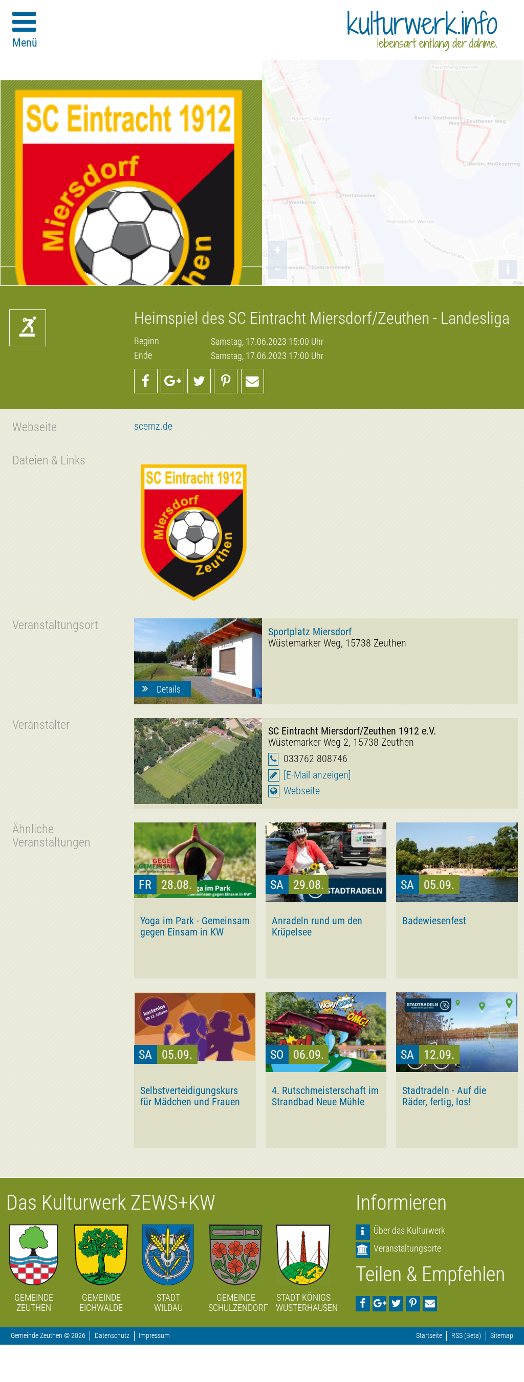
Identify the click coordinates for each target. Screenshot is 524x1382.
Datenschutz (112, 1335)
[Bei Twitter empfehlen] (199, 381)
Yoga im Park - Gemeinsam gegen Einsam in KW (195, 926)
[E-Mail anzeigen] (317, 775)
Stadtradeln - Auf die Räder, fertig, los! (444, 1096)
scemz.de (153, 426)
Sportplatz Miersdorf (310, 631)
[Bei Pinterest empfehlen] (225, 381)
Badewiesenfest (434, 920)
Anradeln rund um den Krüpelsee (317, 926)
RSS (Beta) (466, 1335)
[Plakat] (195, 529)
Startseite (429, 1335)
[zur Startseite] (422, 30)
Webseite (301, 791)
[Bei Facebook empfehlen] (146, 381)
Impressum (154, 1335)
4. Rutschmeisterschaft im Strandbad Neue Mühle (325, 1096)
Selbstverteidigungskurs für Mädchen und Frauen (190, 1096)
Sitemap (501, 1335)
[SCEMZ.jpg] (198, 761)
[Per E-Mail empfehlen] (253, 381)
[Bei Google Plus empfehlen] (172, 381)
